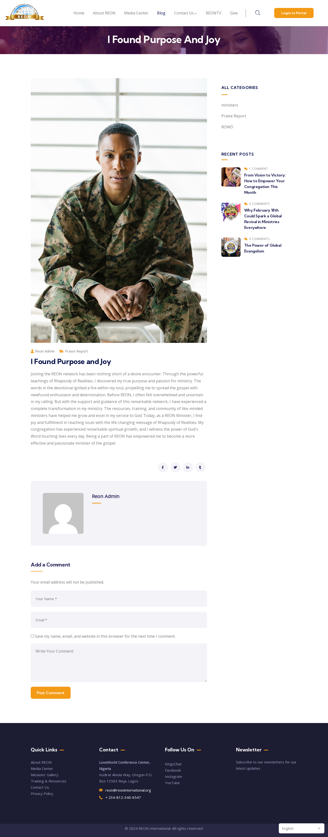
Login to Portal (293, 13)
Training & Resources (48, 781)
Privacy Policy (42, 793)
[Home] (24, 13)
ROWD (227, 127)
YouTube (172, 782)
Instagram (173, 776)
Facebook (173, 770)
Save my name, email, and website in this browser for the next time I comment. (105, 636)
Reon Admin (45, 351)
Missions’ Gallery (44, 774)
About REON (41, 762)
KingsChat (173, 763)
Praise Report (76, 351)
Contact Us (40, 787)
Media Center (42, 768)
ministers (229, 105)
